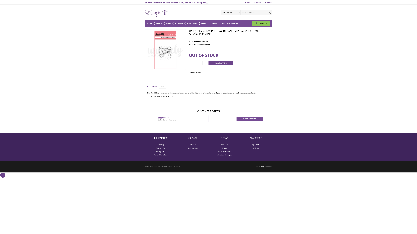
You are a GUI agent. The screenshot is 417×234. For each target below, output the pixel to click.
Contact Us (221, 63)
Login (248, 2)
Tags (162, 86)
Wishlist (269, 2)
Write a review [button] (249, 119)
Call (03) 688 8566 (230, 23)
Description (152, 86)
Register (258, 2)
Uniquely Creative (201, 41)
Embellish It (152, 166)
